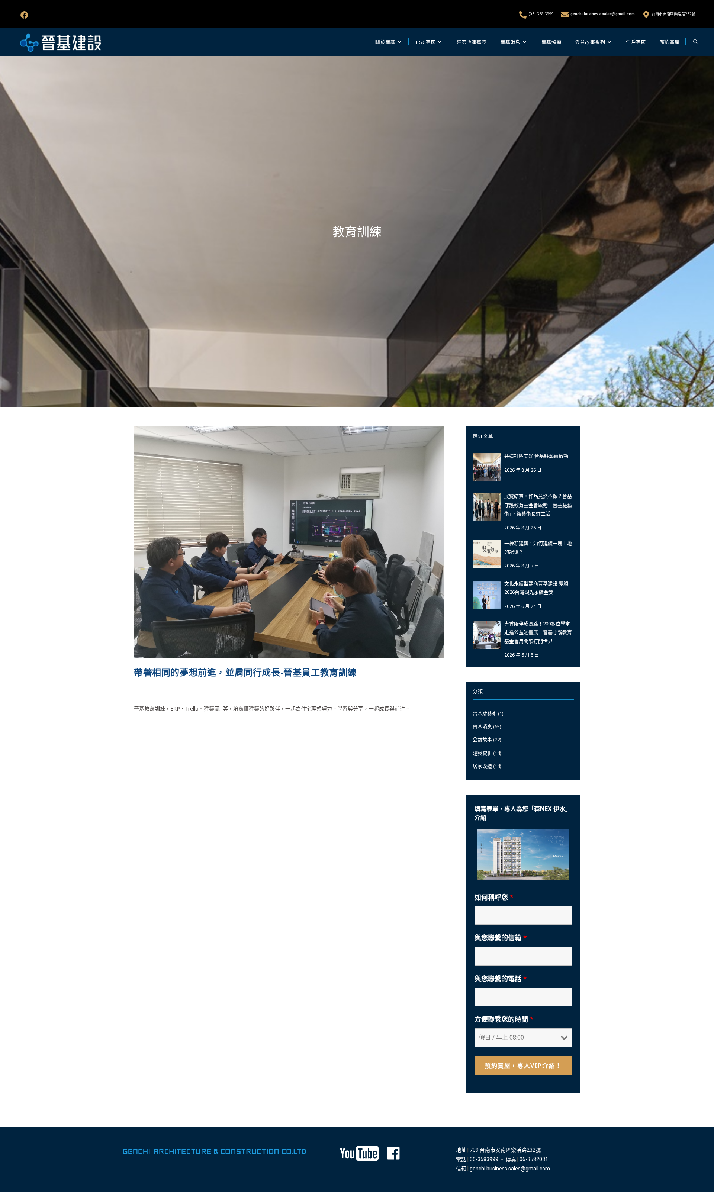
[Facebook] (24, 15)
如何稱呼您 (494, 897)
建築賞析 (482, 753)
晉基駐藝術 (485, 713)
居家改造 (482, 766)
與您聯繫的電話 (501, 978)
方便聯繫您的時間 (504, 1019)
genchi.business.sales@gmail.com (602, 14)
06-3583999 (484, 1159)
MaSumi (143, 689)
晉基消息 (231, 689)
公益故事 (482, 739)
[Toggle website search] (695, 42)
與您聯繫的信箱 (501, 937)
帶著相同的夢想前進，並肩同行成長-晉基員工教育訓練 (245, 672)
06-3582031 (534, 1159)
